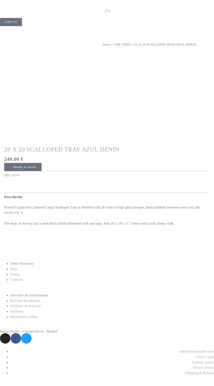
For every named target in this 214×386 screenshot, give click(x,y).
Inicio (107, 44)
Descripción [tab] (13, 197)
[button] (23, 167)
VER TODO (122, 44)
